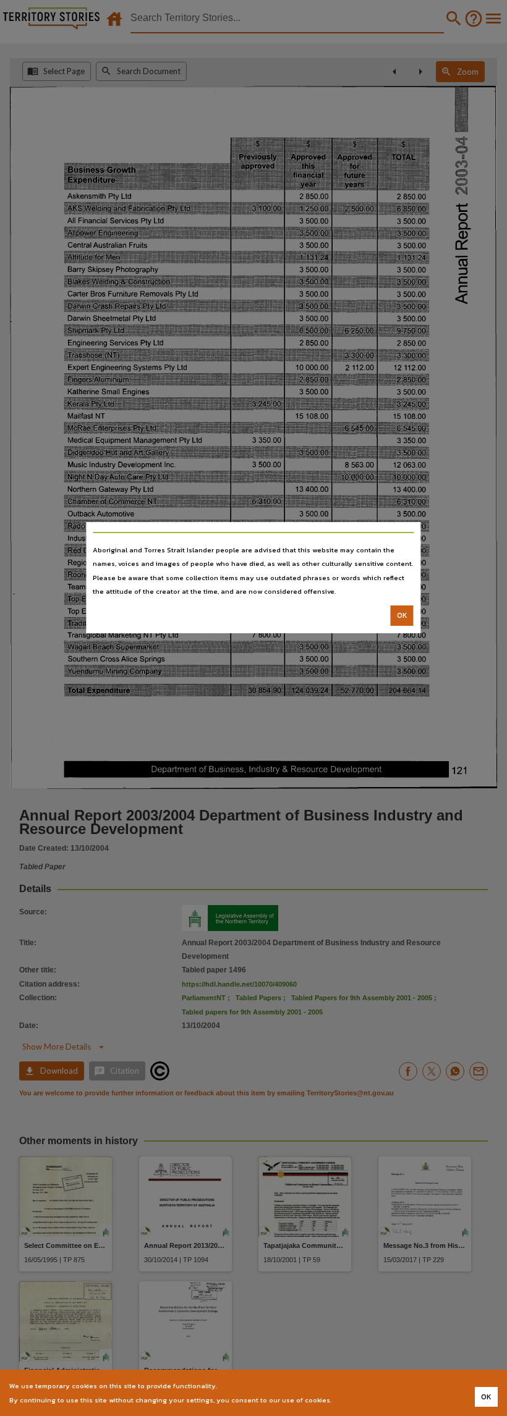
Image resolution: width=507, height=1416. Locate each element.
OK (402, 615)
